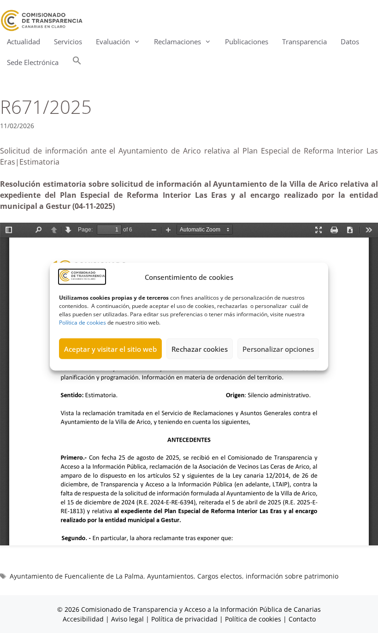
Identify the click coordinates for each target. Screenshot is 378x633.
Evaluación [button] (113, 41)
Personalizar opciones (278, 348)
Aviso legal (127, 619)
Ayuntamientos (170, 576)
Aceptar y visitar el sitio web (110, 348)
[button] (77, 62)
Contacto (302, 619)
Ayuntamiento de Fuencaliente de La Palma (76, 576)
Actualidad (23, 41)
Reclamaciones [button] (177, 41)
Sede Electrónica (33, 62)
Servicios (68, 41)
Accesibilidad (84, 619)
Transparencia (304, 41)
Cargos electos (219, 576)
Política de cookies (82, 322)
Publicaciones (246, 41)
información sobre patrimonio (292, 576)
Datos (350, 41)
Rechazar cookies (199, 348)
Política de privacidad (184, 619)
